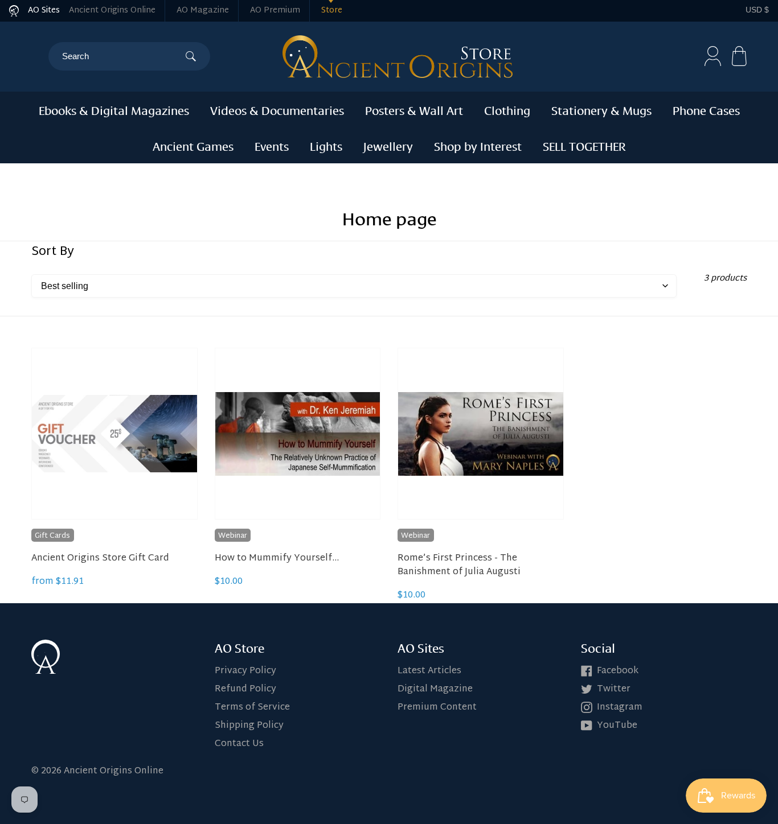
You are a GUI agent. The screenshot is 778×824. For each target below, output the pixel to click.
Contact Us (239, 744)
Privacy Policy (245, 671)
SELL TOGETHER (584, 145)
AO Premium (275, 10)
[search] (123, 56)
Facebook (617, 671)
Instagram (619, 707)
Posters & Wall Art (414, 109)
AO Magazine (203, 10)
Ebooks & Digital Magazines (114, 109)
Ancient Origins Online (112, 10)
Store (331, 10)
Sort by (52, 252)
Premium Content (437, 707)
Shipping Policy (249, 726)
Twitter (613, 689)
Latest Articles (429, 671)
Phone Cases (706, 109)
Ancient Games (193, 145)
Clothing (507, 109)
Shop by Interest (478, 145)
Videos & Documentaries (277, 109)
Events (272, 145)
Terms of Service (252, 707)
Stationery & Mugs (601, 109)
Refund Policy (245, 689)
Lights (326, 145)
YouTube (617, 726)
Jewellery (388, 145)
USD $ (757, 9)
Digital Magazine (435, 689)
